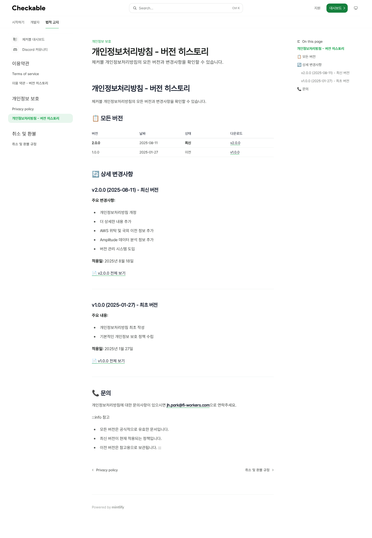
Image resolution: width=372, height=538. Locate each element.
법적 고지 (52, 22)
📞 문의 (302, 89)
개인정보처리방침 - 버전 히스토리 (320, 49)
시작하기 (18, 22)
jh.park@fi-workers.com (188, 405)
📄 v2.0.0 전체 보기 (109, 273)
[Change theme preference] (356, 8)
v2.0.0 (235, 143)
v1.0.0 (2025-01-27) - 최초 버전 (325, 81)
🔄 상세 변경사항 (309, 65)
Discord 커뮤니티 (35, 50)
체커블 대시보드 (33, 39)
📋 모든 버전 (306, 57)
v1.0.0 (234, 152)
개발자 (34, 22)
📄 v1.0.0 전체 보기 (108, 360)
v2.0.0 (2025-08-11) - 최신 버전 (325, 73)
